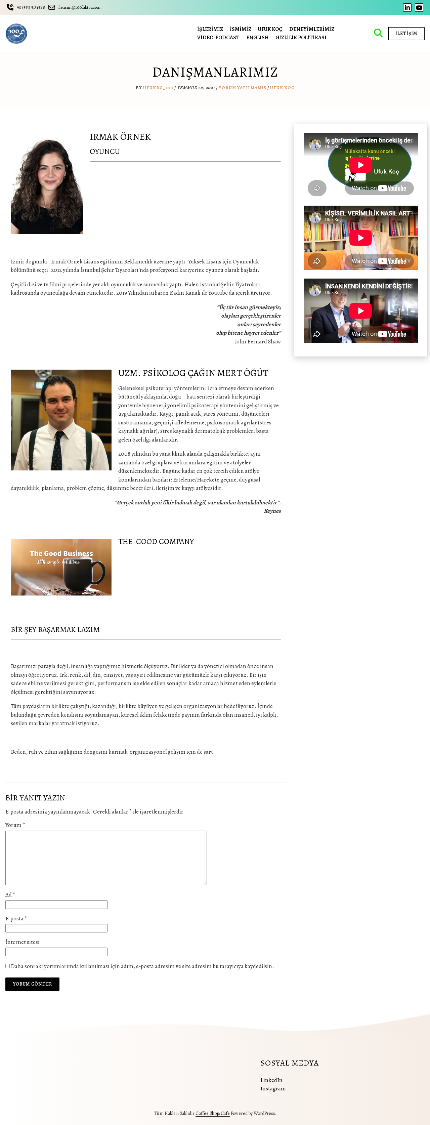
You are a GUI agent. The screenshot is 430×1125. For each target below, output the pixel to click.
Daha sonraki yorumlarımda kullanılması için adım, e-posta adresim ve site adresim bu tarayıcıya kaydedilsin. (142, 966)
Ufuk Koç (282, 87)
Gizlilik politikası (301, 37)
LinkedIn (271, 1080)
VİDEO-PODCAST (218, 37)
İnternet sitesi (22, 942)
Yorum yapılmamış (242, 87)
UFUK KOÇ (270, 29)
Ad (10, 895)
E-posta (16, 918)
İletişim (406, 33)
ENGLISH (257, 37)
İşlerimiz (210, 29)
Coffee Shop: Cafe (213, 1113)
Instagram (273, 1088)
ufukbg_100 (158, 87)
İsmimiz (240, 29)
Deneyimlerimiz (311, 29)
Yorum (15, 825)
